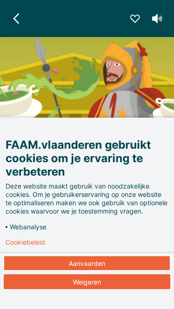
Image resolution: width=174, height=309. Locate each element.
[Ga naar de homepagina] (17, 18)
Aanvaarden (87, 263)
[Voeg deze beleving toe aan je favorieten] (135, 18)
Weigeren (87, 282)
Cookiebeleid (25, 242)
